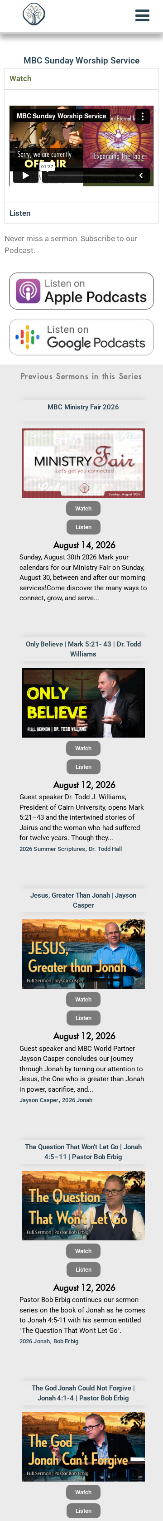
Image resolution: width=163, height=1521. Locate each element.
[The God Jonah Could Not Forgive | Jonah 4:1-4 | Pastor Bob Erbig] (83, 1447)
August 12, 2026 (84, 785)
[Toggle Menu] (142, 15)
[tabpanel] (81, 146)
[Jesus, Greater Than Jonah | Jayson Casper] (83, 954)
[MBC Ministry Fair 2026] (83, 463)
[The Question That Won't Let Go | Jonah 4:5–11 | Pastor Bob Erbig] (83, 1205)
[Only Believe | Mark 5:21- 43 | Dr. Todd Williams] (83, 703)
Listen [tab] (20, 213)
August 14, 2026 (84, 545)
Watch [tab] (20, 78)
